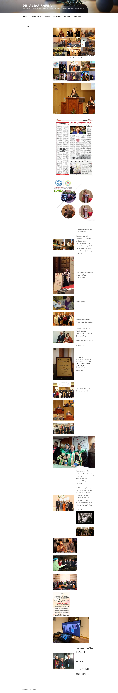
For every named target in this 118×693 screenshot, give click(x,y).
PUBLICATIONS (36, 16)
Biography (25, 16)
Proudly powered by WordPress (30, 689)
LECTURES (67, 16)
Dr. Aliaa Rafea (37, 5)
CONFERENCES (77, 16)
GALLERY (47, 16)
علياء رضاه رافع (57, 16)
